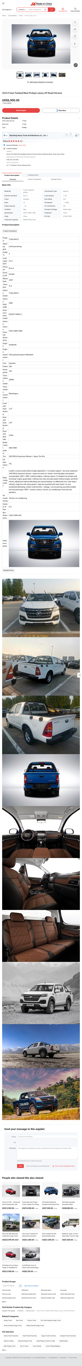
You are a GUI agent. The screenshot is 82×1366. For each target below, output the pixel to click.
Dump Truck (8, 1320)
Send (20, 1166)
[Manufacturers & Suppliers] (41, 4)
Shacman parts (46, 1290)
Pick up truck (6, 1294)
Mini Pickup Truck (9, 1346)
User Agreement (53, 1357)
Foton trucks (6, 1290)
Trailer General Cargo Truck (35, 1325)
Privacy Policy (73, 1357)
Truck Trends (37, 1346)
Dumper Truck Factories (68, 1336)
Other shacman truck (67, 1294)
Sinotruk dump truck (9, 1298)
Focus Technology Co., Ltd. (27, 1357)
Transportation (12, 15)
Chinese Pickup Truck (25, 1341)
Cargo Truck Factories (48, 1336)
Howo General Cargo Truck (13, 1325)
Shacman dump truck (29, 1294)
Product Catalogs (32, 1286)
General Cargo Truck (30, 15)
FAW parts (25, 1290)
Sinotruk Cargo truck (67, 1298)
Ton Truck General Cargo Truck (50, 1320)
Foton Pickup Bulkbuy (53, 1346)
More (4, 1350)
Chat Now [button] (62, 110)
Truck (20, 15)
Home (4, 15)
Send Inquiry (21, 110)
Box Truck (19, 1320)
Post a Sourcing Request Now (64, 1166)
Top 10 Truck (24, 1346)
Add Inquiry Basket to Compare (41, 82)
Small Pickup (63, 1341)
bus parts (63, 1290)
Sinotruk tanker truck (48, 1298)
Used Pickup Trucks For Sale (45, 1341)
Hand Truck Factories (30, 1336)
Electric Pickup (8, 1341)
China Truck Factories (11, 1336)
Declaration (63, 1357)
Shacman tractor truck (48, 1294)
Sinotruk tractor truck (29, 1298)
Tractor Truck (31, 1320)
